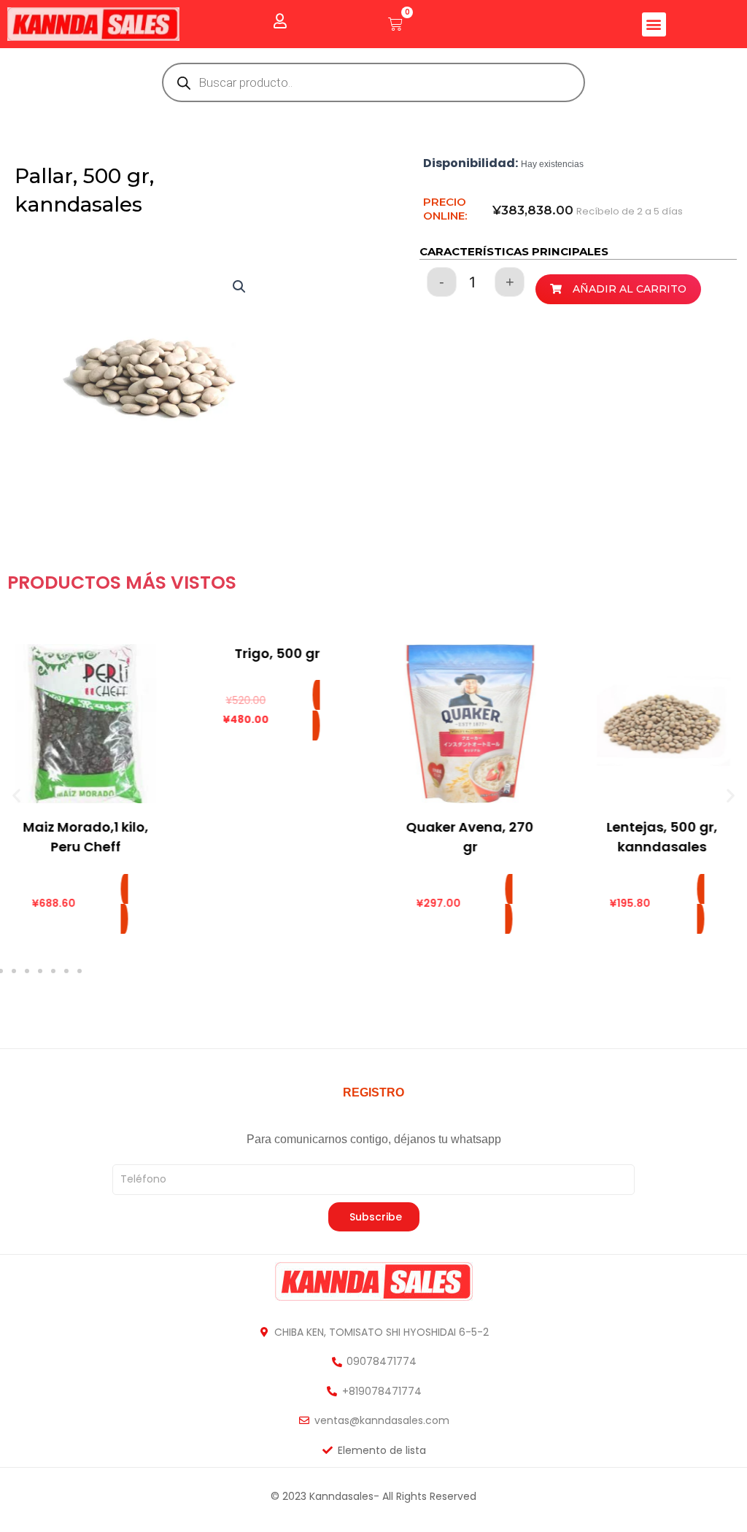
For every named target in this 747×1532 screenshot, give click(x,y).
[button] (654, 24)
